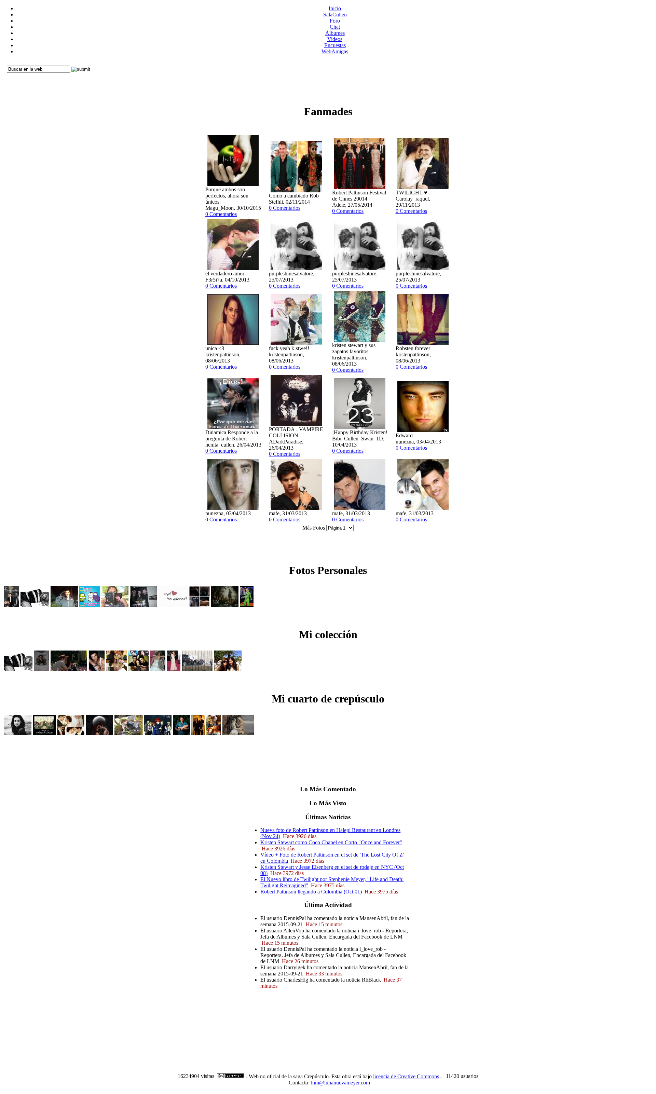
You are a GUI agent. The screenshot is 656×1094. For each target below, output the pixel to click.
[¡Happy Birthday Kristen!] (360, 427)
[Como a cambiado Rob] (296, 191)
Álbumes (335, 33)
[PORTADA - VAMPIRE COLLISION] (296, 424)
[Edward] (423, 431)
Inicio (335, 8)
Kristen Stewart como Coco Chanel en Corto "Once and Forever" (331, 842)
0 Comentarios (221, 214)
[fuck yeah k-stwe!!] (296, 343)
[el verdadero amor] (233, 269)
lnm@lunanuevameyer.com (340, 1082)
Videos (334, 39)
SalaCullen (335, 14)
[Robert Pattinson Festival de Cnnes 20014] (360, 188)
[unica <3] (233, 343)
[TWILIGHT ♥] (423, 188)
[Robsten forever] (423, 343)
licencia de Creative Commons (406, 1076)
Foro (335, 21)
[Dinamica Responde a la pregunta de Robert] (233, 427)
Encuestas (335, 45)
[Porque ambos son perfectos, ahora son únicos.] (233, 185)
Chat (335, 27)
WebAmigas (335, 51)
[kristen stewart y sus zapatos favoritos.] (360, 340)
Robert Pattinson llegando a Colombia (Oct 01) (311, 891)
